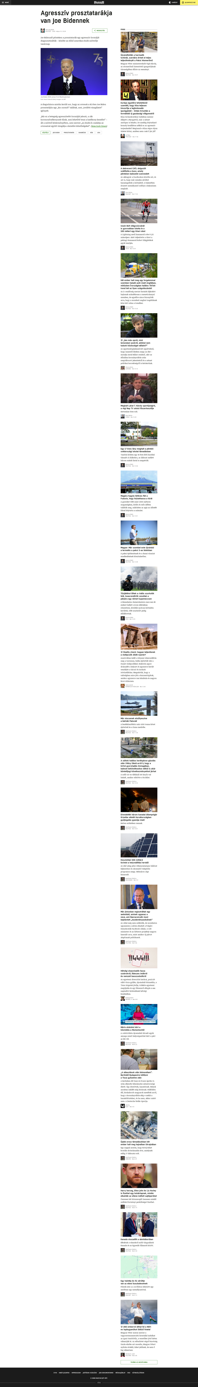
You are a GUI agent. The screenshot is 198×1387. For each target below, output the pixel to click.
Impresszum (76, 1373)
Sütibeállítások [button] (138, 1373)
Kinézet (175, 2)
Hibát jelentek (64, 1373)
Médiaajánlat (120, 1373)
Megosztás (101, 30)
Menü (7, 2)
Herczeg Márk (50, 29)
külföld (48, 31)
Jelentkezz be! (190, 2)
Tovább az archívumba (139, 1362)
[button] (45, 132)
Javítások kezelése (90, 1373)
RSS (128, 1373)
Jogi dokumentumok (106, 1373)
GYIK (55, 1373)
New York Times (99, 126)
